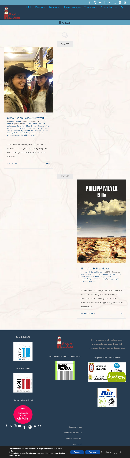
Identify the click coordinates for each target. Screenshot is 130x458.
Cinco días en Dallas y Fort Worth (26, 118)
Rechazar (92, 452)
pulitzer (83, 281)
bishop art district (30, 124)
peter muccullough (100, 279)
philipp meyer (38, 128)
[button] (122, 7)
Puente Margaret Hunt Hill (23, 130)
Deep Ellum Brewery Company (33, 126)
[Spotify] (35, 426)
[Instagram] (15, 426)
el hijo (114, 274)
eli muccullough (99, 276)
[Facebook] (6, 426)
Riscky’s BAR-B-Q (40, 130)
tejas (89, 281)
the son (17, 135)
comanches (106, 274)
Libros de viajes (86, 274)
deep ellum (16, 126)
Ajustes (108, 452)
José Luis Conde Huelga (93, 272)
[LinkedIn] (19, 426)
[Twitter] (11, 426)
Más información (13, 163)
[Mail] (39, 426)
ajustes (17, 455)
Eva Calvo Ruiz (15, 121)
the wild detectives (28, 135)
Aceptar (77, 452)
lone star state (18, 128)
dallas (9, 126)
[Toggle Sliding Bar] (116, 7)
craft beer (41, 124)
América (10, 124)
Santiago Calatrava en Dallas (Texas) (20, 133)
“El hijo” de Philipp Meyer (94, 268)
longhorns (28, 128)
